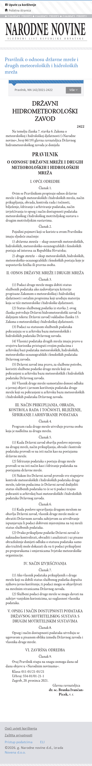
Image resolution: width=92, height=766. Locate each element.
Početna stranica (20, 10)
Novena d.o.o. (15, 753)
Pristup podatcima (19, 742)
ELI (42, 742)
